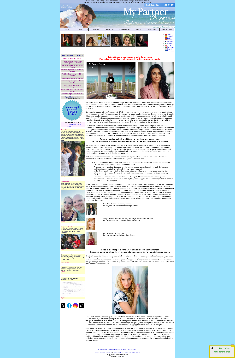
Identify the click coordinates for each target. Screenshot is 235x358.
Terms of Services (100, 352)
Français (170, 42)
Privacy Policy (117, 352)
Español (170, 40)
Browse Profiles (124, 29)
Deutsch (170, 36)
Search (138, 29)
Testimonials (109, 29)
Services (96, 29)
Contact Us (109, 352)
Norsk (169, 45)
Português (170, 47)
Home (67, 29)
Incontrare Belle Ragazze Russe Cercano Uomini (122, 349)
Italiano (169, 43)
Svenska (170, 51)
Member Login (167, 29)
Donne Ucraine (102, 349)
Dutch (169, 38)
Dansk (169, 34)
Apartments (152, 29)
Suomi (169, 49)
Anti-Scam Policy (126, 352)
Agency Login (136, 352)
